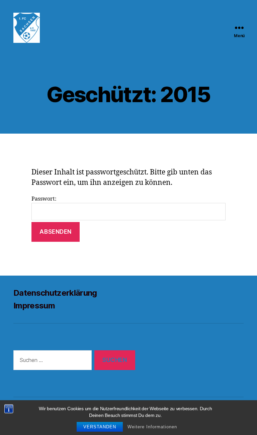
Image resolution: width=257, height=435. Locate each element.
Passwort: (44, 199)
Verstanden (99, 426)
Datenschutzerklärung (55, 293)
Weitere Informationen (152, 426)
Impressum (34, 305)
